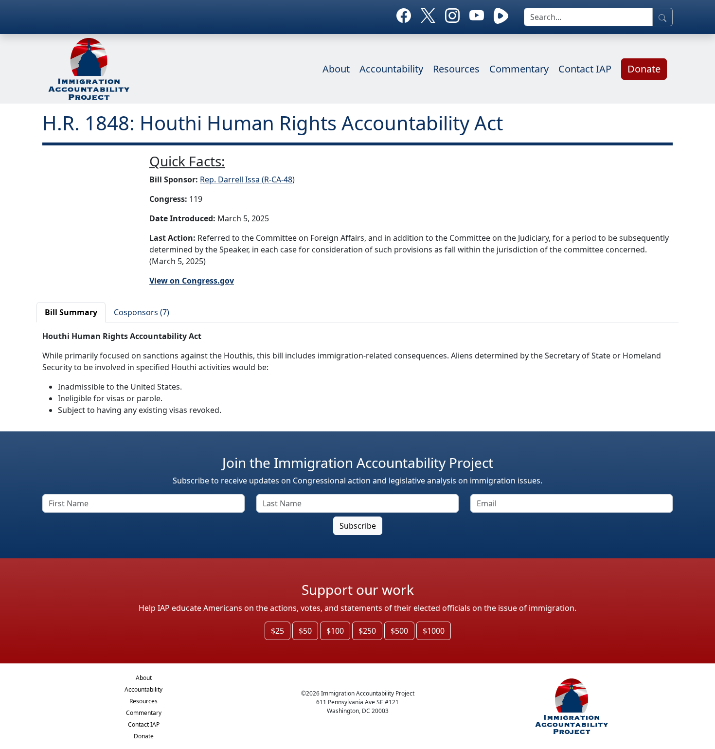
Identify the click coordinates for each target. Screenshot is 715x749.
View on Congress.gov (191, 280)
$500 (399, 630)
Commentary (519, 68)
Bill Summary (71, 312)
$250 (367, 630)
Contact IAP (584, 68)
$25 (277, 630)
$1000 (434, 630)
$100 (335, 630)
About (336, 68)
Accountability (391, 68)
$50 (305, 630)
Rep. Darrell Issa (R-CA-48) (247, 179)
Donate (644, 68)
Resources (456, 68)
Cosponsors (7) (141, 312)
